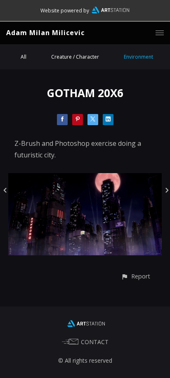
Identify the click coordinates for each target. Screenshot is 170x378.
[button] (135, 276)
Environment (138, 56)
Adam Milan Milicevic (45, 32)
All (23, 56)
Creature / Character (75, 56)
